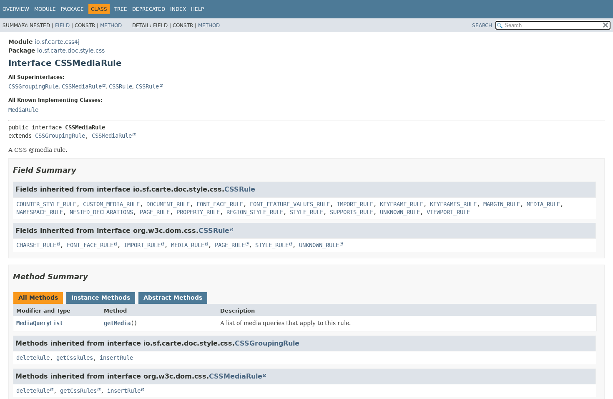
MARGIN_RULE (501, 204)
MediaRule (23, 109)
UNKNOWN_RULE (400, 212)
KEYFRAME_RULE (401, 204)
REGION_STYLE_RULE (254, 212)
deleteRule (33, 357)
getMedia (117, 323)
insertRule (116, 357)
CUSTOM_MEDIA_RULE (111, 204)
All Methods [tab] (38, 297)
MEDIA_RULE (543, 204)
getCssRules (74, 357)
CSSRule (120, 86)
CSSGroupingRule (33, 86)
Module (45, 9)
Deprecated (148, 9)
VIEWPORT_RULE (448, 212)
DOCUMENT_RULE (168, 204)
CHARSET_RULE (36, 245)
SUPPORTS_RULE (351, 212)
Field (62, 25)
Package (72, 9)
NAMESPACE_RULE (39, 212)
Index (178, 9)
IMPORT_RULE (355, 204)
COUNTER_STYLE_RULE (46, 204)
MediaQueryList (39, 323)
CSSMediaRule (82, 86)
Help (197, 9)
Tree (120, 9)
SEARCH (482, 25)
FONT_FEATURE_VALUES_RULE (290, 204)
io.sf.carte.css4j (57, 41)
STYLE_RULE (306, 212)
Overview (16, 9)
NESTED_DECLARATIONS (101, 212)
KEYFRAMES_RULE (453, 204)
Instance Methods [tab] (100, 297)
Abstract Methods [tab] (172, 297)
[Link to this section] (82, 170)
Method (111, 25)
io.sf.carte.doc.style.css (71, 50)
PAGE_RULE (155, 212)
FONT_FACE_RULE (219, 204)
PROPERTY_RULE (198, 212)
